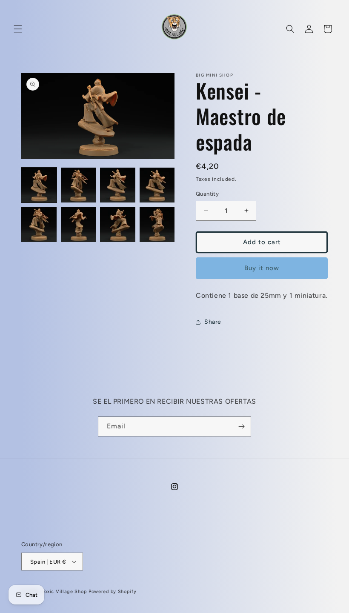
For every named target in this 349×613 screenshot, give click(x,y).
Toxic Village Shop (64, 591)
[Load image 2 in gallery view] (78, 185)
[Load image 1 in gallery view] (39, 185)
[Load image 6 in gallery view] (78, 224)
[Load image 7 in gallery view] (117, 224)
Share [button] (212, 321)
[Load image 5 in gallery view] (39, 224)
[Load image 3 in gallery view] (117, 185)
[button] (18, 29)
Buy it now (261, 268)
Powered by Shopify (113, 591)
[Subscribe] (241, 426)
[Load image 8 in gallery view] (157, 224)
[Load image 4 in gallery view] (157, 185)
